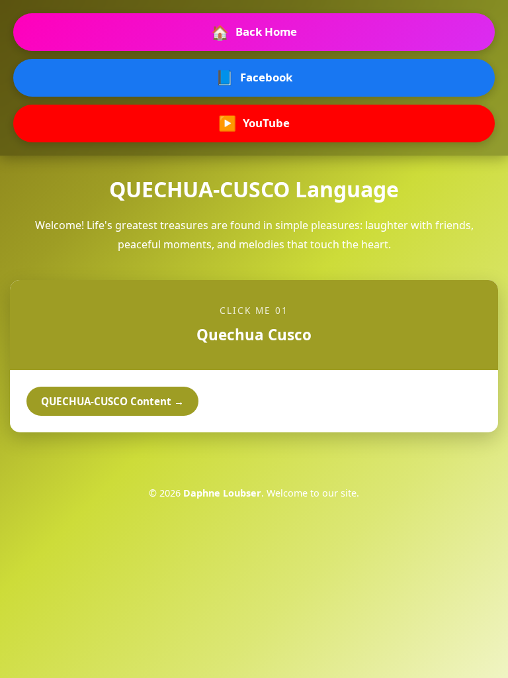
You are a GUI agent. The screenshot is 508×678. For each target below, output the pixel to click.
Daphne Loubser (222, 493)
